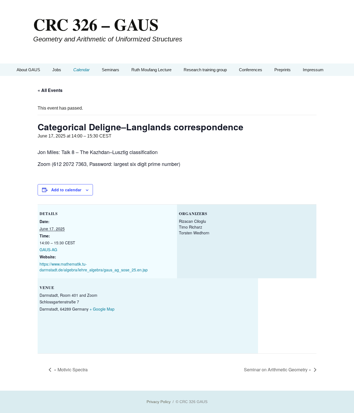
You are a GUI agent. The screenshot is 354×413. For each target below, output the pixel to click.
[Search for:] (332, 69)
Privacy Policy (159, 401)
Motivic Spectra (71, 369)
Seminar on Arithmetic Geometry (277, 369)
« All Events (50, 90)
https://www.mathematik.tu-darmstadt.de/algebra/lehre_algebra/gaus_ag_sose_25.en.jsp (94, 266)
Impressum (313, 69)
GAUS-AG (48, 249)
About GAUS (28, 69)
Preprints (282, 69)
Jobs (56, 69)
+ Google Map (102, 309)
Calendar (81, 69)
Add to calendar (66, 189)
